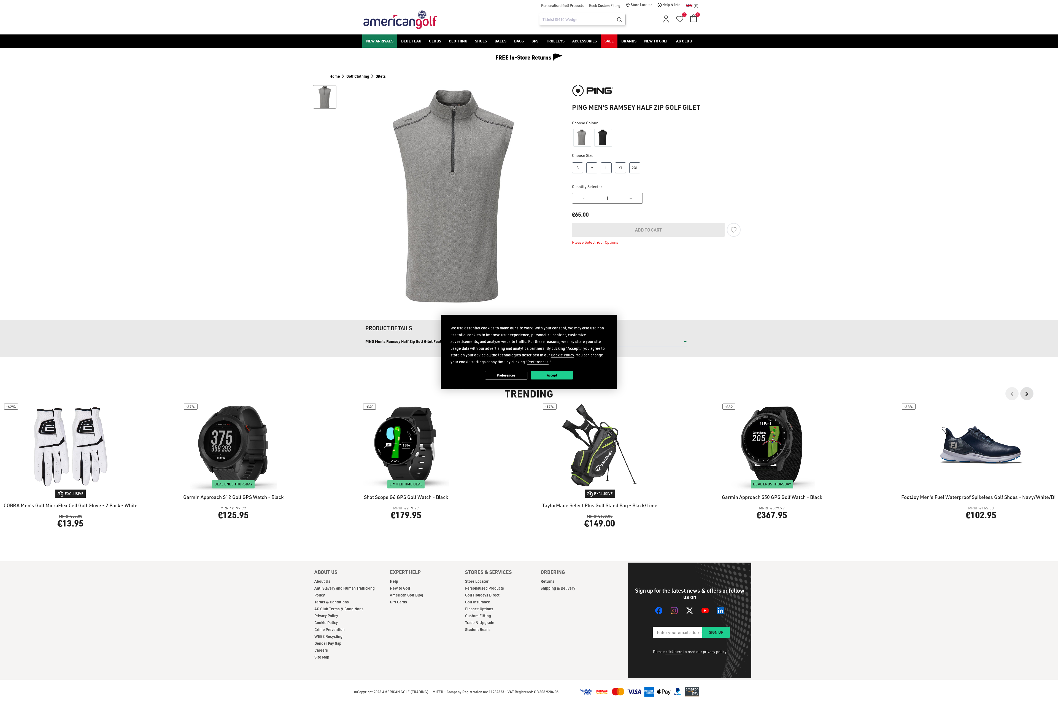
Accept (552, 375)
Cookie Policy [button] (562, 355)
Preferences (506, 375)
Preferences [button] (538, 361)
